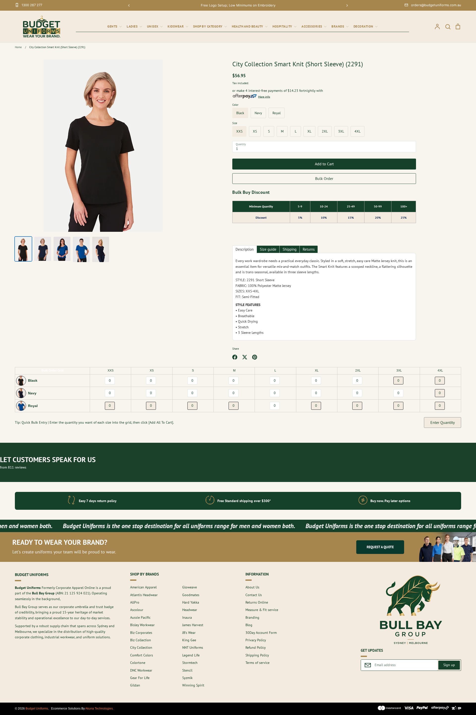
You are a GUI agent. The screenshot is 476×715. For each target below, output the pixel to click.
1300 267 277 (32, 5)
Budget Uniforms (37, 708)
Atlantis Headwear (144, 595)
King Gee (189, 640)
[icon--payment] (389, 709)
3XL (341, 131)
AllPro (134, 602)
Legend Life (191, 655)
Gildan (135, 685)
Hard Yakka (190, 602)
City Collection (141, 647)
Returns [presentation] (309, 249)
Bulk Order (324, 178)
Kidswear (176, 26)
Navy (258, 113)
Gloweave (189, 587)
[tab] (244, 249)
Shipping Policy (257, 655)
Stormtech (190, 662)
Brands (338, 26)
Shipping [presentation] (290, 249)
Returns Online (256, 602)
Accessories (312, 26)
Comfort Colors (141, 655)
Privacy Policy (255, 640)
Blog (248, 625)
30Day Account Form (261, 632)
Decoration (364, 26)
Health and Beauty (248, 26)
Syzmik (187, 678)
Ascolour (136, 610)
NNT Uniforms (192, 647)
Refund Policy (255, 647)
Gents (112, 26)
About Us (252, 587)
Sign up (449, 665)
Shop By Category (208, 26)
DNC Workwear (141, 670)
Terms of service (257, 662)
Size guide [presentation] (268, 249)
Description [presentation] (245, 249)
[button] (128, 5)
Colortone (137, 662)
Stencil (187, 670)
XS (255, 131)
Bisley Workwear (142, 625)
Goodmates (190, 595)
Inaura (187, 617)
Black (240, 113)
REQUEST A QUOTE (380, 547)
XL (309, 131)
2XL (325, 131)
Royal (276, 113)
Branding (252, 617)
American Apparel (143, 587)
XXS (239, 131)
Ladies (133, 26)
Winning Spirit (193, 685)
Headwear (189, 610)
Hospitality (282, 26)
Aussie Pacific (140, 617)
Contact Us (253, 595)
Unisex (153, 26)
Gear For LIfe (139, 678)
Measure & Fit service (261, 610)
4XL (357, 131)
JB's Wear (189, 632)
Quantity (241, 144)
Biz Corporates (141, 632)
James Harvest (192, 625)
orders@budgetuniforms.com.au (436, 5)
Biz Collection (140, 640)
